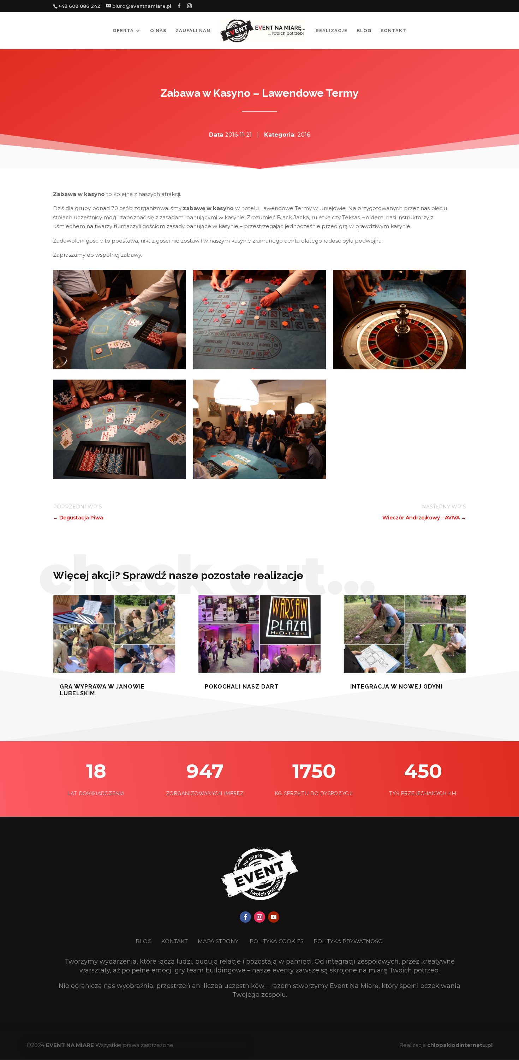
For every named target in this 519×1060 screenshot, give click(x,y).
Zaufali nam (193, 30)
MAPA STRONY (218, 941)
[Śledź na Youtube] (273, 917)
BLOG (144, 941)
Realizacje (331, 30)
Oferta (123, 30)
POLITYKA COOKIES (277, 941)
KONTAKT (175, 941)
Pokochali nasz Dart (242, 686)
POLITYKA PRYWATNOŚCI (349, 941)
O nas (158, 30)
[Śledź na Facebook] (245, 917)
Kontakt (393, 30)
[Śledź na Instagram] (259, 917)
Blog (364, 30)
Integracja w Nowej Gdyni (396, 686)
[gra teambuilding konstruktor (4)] (119, 367)
